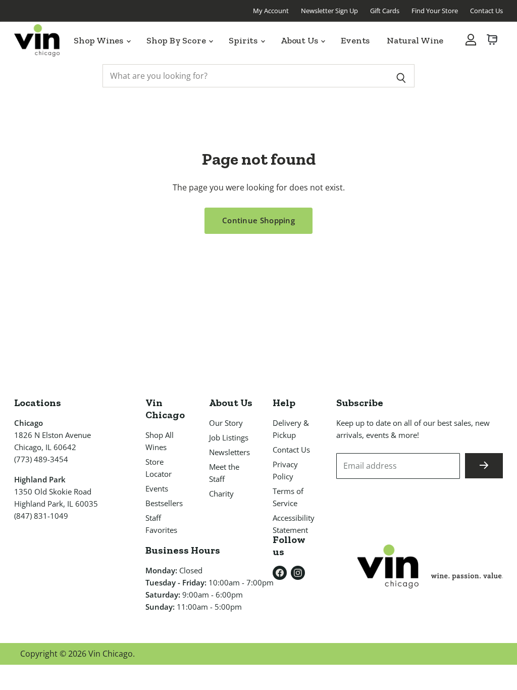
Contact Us (486, 10)
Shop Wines (99, 40)
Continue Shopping (258, 220)
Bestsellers (164, 503)
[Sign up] (484, 465)
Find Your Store (434, 10)
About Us (300, 40)
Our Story (226, 423)
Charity (221, 493)
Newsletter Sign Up (329, 10)
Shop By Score (177, 40)
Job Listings (228, 437)
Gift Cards (384, 10)
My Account (271, 10)
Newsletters (229, 452)
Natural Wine (415, 40)
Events (355, 40)
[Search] (401, 75)
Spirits (244, 40)
